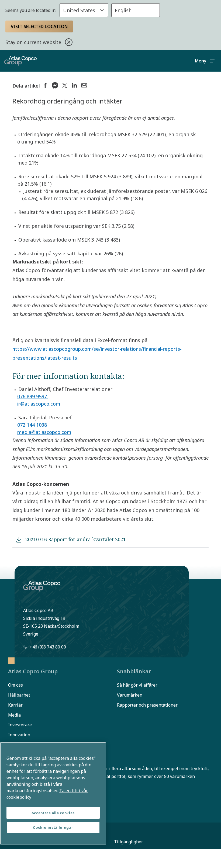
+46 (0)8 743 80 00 (48, 647)
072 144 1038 (32, 425)
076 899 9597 (32, 396)
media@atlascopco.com (44, 432)
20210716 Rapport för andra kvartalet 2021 (75, 539)
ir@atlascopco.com (38, 403)
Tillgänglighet (128, 842)
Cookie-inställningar (53, 827)
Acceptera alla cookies (53, 812)
